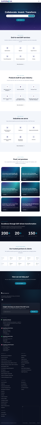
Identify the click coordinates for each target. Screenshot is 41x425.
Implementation (23, 355)
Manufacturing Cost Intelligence (6, 355)
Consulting (23, 364)
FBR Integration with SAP (5, 371)
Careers (22, 389)
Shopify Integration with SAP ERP (6, 373)
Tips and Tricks (3, 414)
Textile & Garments (4, 396)
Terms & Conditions (32, 422)
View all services (20, 64)
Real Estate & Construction (5, 389)
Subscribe (33, 311)
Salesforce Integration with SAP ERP (7, 375)
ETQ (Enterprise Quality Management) (7, 368)
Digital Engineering (24, 371)
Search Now (31, 15)
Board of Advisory (24, 385)
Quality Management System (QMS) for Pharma (9, 362)
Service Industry (4, 403)
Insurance (2, 391)
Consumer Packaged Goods (6, 387)
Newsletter (3, 416)
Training (22, 366)
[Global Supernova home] (6, 1)
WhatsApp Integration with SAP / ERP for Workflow (9, 364)
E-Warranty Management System (6, 377)
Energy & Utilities (4, 398)
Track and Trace (4, 359)
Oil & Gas (2, 394)
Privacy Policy (25, 422)
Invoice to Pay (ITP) (4, 357)
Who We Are (23, 382)
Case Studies (3, 412)
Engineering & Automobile (5, 385)
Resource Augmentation (25, 362)
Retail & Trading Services (5, 405)
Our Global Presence (24, 387)
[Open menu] (39, 1)
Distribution (3, 407)
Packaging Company (4, 400)
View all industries (20, 145)
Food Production (4, 382)
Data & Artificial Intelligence (25, 368)
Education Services (4, 402)
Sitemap (38, 422)
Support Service (24, 359)
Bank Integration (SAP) (5, 366)
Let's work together (19, 283)
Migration (22, 357)
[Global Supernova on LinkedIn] (2, 300)
